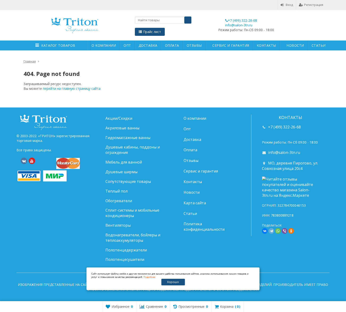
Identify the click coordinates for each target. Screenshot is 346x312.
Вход (289, 5)
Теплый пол (116, 191)
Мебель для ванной (123, 162)
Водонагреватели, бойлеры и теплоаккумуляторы (132, 237)
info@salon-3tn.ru (238, 25)
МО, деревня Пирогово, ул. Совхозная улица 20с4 (290, 165)
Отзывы (194, 45)
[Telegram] (271, 231)
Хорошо (173, 282)
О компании (104, 45)
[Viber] (284, 231)
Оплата (172, 45)
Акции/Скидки (118, 118)
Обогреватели (118, 200)
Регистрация (313, 5)
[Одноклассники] (291, 231)
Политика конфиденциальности (204, 226)
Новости (295, 45)
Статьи (319, 45)
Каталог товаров (58, 45)
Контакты (266, 45)
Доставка (148, 45)
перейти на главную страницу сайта (72, 88)
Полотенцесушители (124, 259)
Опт (127, 45)
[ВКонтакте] (24, 161)
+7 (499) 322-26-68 (242, 20)
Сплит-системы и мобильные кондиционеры (132, 213)
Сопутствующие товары (128, 181)
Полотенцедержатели (126, 250)
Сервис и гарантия (230, 45)
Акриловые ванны (122, 128)
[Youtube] (32, 161)
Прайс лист (152, 31)
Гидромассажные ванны (127, 137)
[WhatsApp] (278, 231)
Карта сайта (195, 202)
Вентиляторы (118, 225)
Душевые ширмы (121, 171)
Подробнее (149, 277)
